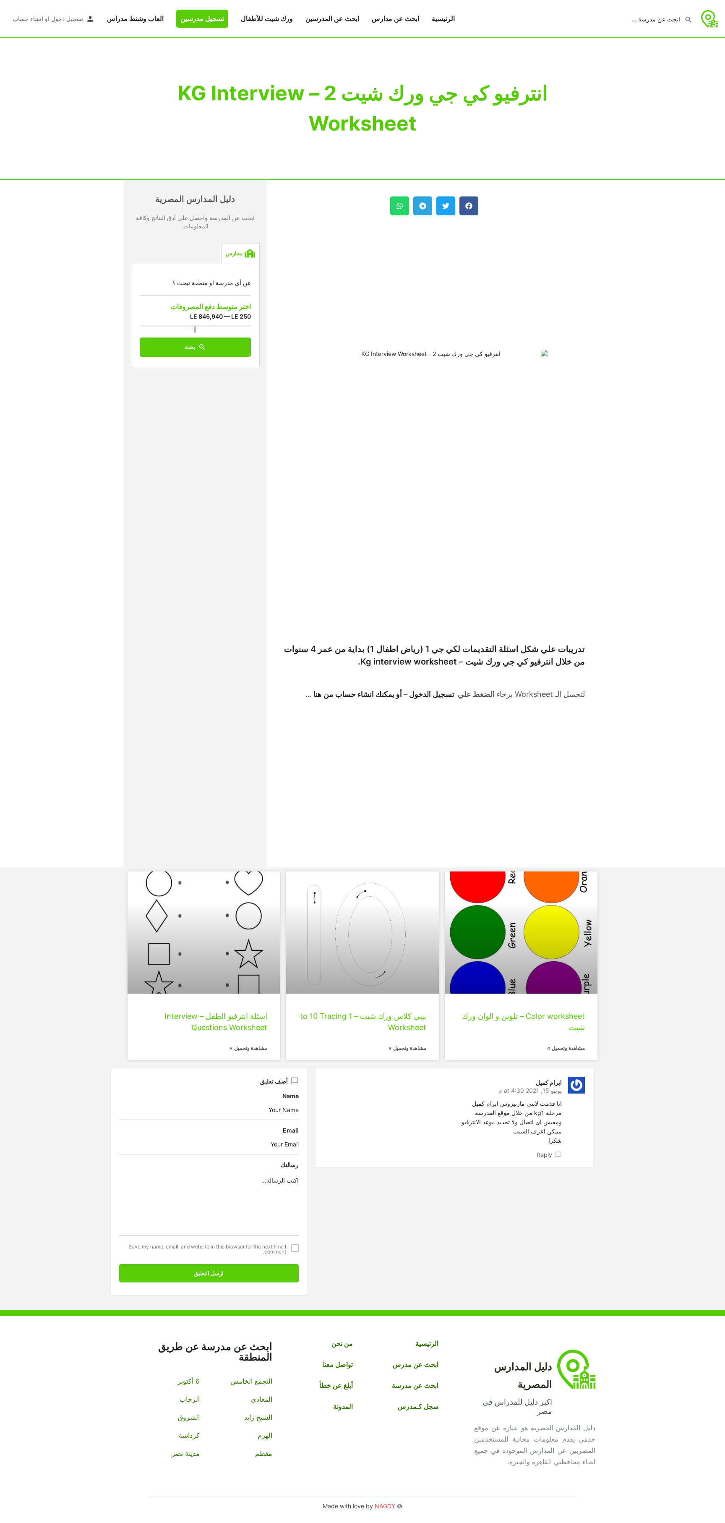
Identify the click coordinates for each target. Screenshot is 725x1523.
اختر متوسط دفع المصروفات (211, 306)
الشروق (189, 1417)
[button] (468, 205)
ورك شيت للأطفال (267, 18)
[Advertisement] (434, 282)
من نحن (342, 1343)
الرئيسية (443, 18)
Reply (544, 1154)
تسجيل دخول (67, 18)
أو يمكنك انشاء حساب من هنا (357, 694)
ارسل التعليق (209, 1273)
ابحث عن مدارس (395, 18)
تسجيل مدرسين (202, 18)
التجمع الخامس (251, 1381)
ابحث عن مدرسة (415, 1385)
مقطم (263, 1453)
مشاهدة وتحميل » (566, 1048)
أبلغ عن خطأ (336, 1385)
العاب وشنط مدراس (135, 18)
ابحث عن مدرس (415, 1364)
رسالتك (290, 1164)
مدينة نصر (186, 1453)
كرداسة (189, 1435)
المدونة (343, 1406)
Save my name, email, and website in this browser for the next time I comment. (207, 1249)
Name (290, 1095)
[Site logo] (709, 17)
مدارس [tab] (234, 253)
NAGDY (385, 1506)
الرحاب (190, 1399)
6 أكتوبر (188, 1381)
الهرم (265, 1435)
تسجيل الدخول (431, 694)
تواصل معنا (337, 1364)
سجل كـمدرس (418, 1406)
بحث (190, 346)
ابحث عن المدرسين (332, 18)
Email (291, 1130)
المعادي (261, 1399)
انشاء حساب (28, 18)
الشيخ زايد (258, 1417)
